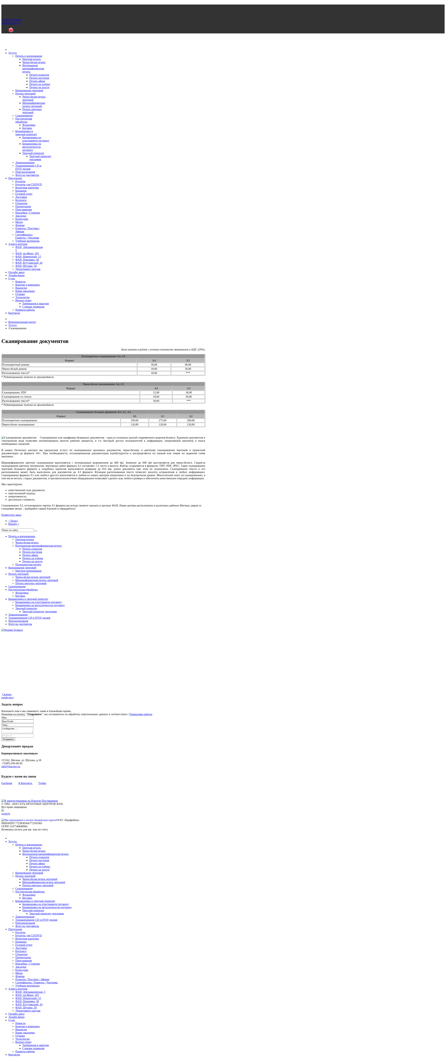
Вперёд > (13, 523)
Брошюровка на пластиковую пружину (38, 602)
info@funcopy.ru (10, 766)
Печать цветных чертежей (31, 583)
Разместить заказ (11, 514)
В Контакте (25, 783)
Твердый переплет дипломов (39, 611)
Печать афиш (30, 555)
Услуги (12, 325)
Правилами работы (140, 714)
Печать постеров (32, 551)
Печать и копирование (21, 536)
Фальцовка (21, 592)
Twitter (42, 783)
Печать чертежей (18, 573)
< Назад (13, 520)
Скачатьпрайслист (7, 696)
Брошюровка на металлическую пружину (40, 605)
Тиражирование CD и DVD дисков (29, 617)
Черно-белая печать (27, 542)
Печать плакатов (32, 548)
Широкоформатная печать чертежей (36, 580)
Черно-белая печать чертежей (32, 577)
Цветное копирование (28, 570)
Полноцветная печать (28, 564)
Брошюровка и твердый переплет (28, 598)
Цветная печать (24, 539)
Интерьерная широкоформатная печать (38, 545)
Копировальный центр (21, 322)
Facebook (6, 783)
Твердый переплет (26, 608)
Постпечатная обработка (23, 589)
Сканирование (17, 586)
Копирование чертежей (22, 567)
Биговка (20, 595)
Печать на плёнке (32, 558)
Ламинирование (18, 614)
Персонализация (18, 620)
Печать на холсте (32, 561)
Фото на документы (20, 624)
